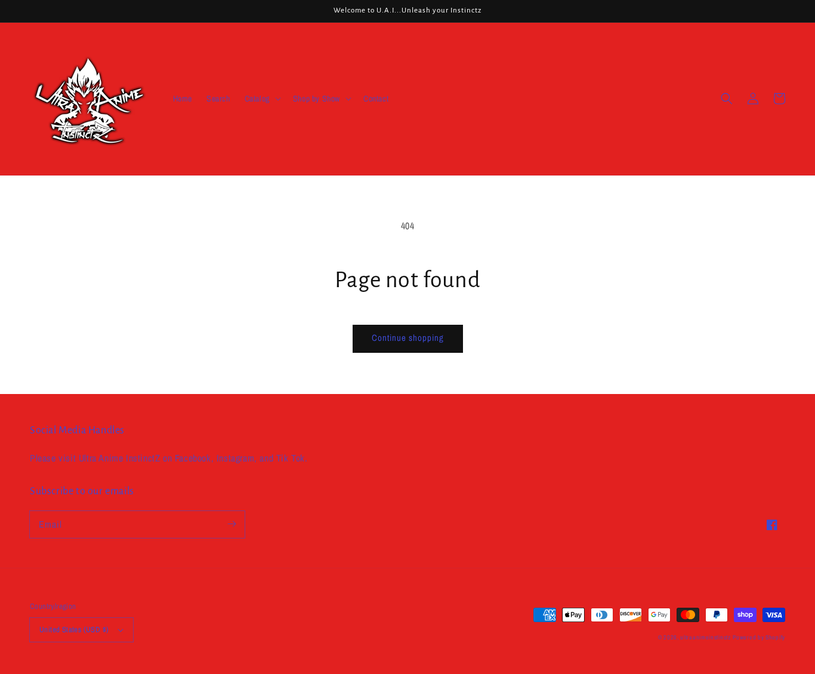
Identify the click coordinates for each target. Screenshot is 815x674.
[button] (261, 98)
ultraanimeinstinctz (705, 637)
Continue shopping (408, 337)
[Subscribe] (231, 524)
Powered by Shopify (759, 637)
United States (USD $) (74, 629)
